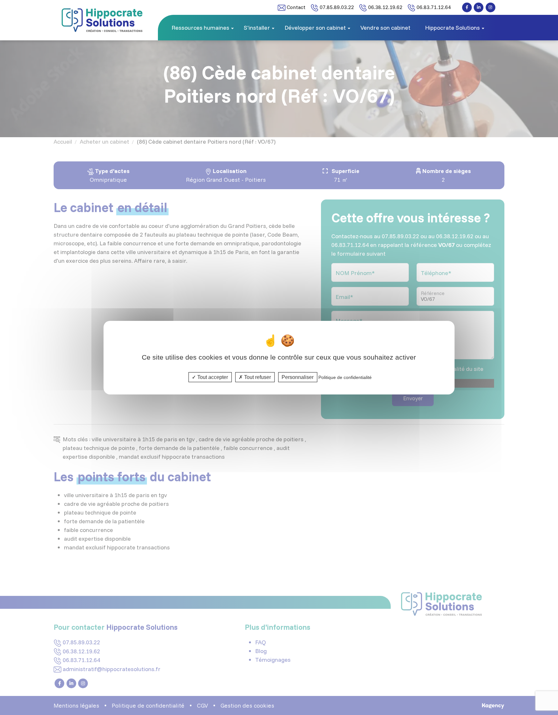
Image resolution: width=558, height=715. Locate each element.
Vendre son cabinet (385, 27)
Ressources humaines (200, 27)
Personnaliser (298, 377)
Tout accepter (212, 377)
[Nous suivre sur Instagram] (490, 7)
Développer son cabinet (315, 27)
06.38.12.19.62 (384, 7)
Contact (295, 7)
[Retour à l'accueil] (102, 19)
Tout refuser (257, 377)
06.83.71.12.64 (433, 7)
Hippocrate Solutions (452, 27)
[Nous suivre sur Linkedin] (478, 7)
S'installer (257, 27)
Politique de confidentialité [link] (345, 377)
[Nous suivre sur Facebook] (467, 7)
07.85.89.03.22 (336, 7)
